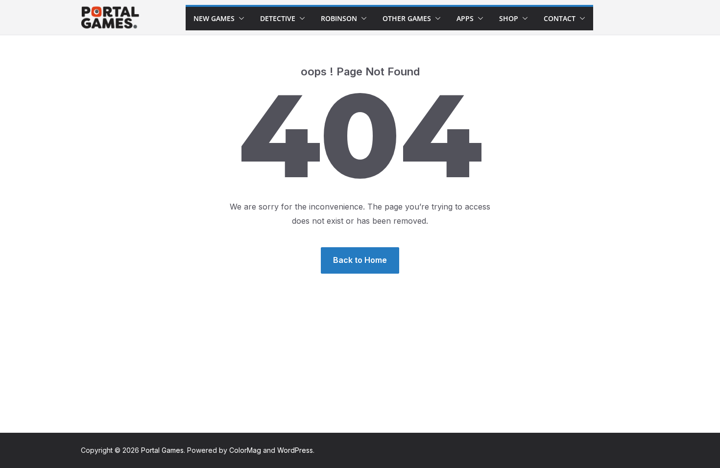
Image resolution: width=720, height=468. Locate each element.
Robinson (339, 18)
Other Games (407, 18)
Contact (560, 18)
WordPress (295, 450)
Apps (465, 18)
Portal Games (162, 450)
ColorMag (245, 450)
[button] (239, 18)
